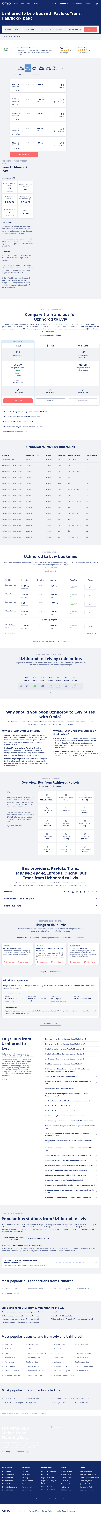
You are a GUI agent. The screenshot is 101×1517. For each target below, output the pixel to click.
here (67, 641)
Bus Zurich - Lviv (32, 1362)
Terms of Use (34, 1511)
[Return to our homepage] (8, 3)
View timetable (9, 215)
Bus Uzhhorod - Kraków (35, 1371)
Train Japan (6, 1471)
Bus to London (27, 1481)
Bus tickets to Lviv (22, 1413)
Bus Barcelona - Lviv (57, 1344)
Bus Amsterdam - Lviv (83, 1353)
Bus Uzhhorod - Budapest (60, 1289)
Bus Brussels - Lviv (8, 1358)
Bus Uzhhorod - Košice (34, 1289)
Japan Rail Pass (86, 1471)
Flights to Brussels (48, 1478)
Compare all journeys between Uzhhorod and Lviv (21, 1319)
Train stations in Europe (89, 1478)
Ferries (36, 3)
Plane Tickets (46, 1468)
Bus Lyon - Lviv (7, 1353)
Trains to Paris (7, 1478)
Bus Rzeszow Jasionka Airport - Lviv (15, 1402)
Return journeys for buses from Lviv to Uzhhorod (20, 1316)
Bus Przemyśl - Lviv (57, 1402)
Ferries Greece (66, 1471)
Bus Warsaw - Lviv (81, 1344)
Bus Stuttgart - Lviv (82, 1362)
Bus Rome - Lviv (32, 1344)
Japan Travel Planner (88, 1474)
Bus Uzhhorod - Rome (58, 1366)
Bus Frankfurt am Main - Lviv (36, 1353)
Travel (82, 1468)
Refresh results (49, 571)
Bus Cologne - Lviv (8, 1366)
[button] (46, 29)
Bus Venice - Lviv (56, 1353)
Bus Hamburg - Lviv (33, 1358)
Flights (29, 3)
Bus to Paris (26, 1484)
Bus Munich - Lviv (32, 1349)
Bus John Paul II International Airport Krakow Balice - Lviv (71, 1398)
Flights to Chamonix (49, 1471)
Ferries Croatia (66, 1474)
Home (4, 1413)
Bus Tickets (26, 1468)
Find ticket (9, 191)
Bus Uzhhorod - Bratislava (11, 1375)
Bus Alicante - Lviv (81, 1358)
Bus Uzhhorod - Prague (83, 1289)
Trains (16, 3)
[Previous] (20, 679)
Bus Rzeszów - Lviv (82, 1398)
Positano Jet (65, 1484)
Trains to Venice (8, 1481)
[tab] (19, 74)
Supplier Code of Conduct (65, 1511)
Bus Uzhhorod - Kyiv (9, 1289)
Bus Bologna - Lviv (81, 1349)
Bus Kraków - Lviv (56, 1358)
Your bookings (77, 3)
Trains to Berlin (8, 1484)
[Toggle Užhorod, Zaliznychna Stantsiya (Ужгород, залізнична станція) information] (96, 1262)
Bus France (26, 1474)
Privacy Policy (47, 1511)
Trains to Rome (8, 1474)
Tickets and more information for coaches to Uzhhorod (72, 1319)
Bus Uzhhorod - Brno (34, 1375)
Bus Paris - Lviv (7, 1344)
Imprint (23, 1511)
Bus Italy (25, 1478)
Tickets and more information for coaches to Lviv (20, 1322)
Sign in (97, 3)
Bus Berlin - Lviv (7, 1349)
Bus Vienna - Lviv (8, 1362)
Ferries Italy (65, 1481)
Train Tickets (7, 1468)
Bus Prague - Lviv (56, 1349)
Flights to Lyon (47, 1474)
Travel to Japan (86, 1481)
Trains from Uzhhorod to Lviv (62, 1316)
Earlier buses (11, 634)
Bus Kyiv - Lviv (31, 1402)
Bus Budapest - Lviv (33, 1366)
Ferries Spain (66, 1478)
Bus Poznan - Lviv (81, 1402)
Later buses (90, 634)
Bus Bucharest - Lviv (57, 1362)
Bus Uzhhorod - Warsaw (11, 1293)
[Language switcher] (64, 3)
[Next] (62, 68)
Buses (22, 3)
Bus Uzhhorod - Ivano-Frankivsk (62, 1375)
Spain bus (25, 1471)
